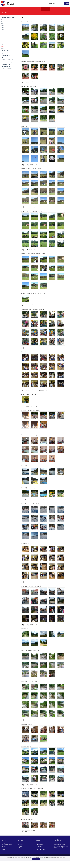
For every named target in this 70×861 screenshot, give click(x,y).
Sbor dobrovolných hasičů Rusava (61, 846)
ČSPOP (55, 843)
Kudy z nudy (39, 847)
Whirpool (21, 843)
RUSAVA (10, 3)
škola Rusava (39, 846)
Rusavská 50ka (40, 844)
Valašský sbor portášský (59, 847)
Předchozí (27, 82)
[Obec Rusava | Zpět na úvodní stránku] (3, 3)
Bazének (21, 844)
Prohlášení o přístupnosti (7, 844)
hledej (67, 3)
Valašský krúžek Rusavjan (59, 844)
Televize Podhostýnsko (41, 843)
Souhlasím (35, 859)
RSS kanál (4, 846)
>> (36, 164)
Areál (20, 847)
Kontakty (3, 849)
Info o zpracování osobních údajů (8, 843)
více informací (45, 857)
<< (22, 82)
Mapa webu (4, 847)
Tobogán (21, 846)
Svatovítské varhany (41, 849)
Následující (32, 164)
